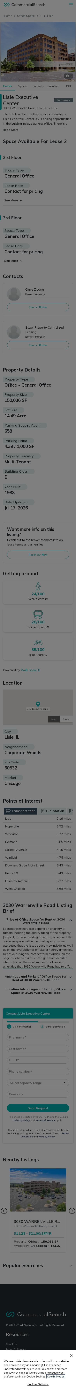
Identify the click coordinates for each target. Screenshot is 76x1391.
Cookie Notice (56, 1376)
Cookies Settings (38, 1384)
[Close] (71, 1355)
